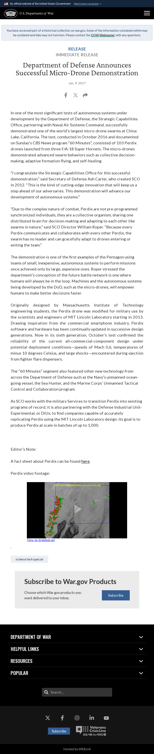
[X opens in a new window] (48, 718)
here (85, 461)
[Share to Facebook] (66, 96)
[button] (147, 13)
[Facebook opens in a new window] (62, 718)
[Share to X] (76, 96)
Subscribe (116, 595)
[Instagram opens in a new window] (77, 718)
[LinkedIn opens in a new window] (92, 718)
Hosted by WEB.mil (77, 749)
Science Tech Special (29, 559)
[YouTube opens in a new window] (106, 718)
